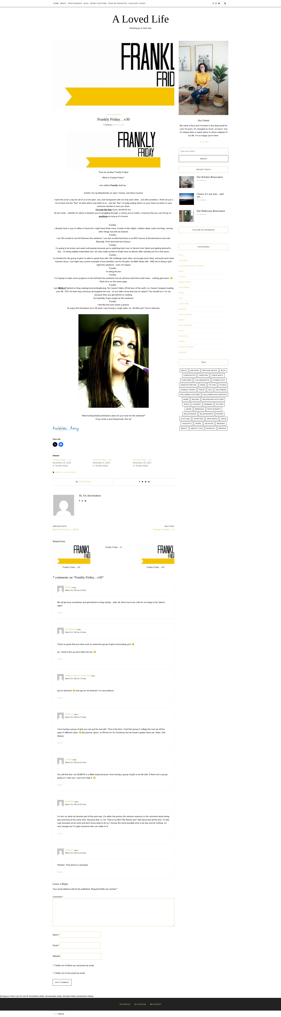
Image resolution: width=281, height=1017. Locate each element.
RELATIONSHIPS (185, 325)
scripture (198, 419)
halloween (220, 390)
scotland (185, 419)
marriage (199, 409)
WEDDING (183, 352)
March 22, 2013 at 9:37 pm (75, 762)
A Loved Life (140, 19)
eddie (202, 385)
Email (56, 945)
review (219, 414)
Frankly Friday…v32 (71, 567)
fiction (212, 385)
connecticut (219, 380)
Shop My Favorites (117, 3)
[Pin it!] (145, 482)
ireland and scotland (213, 399)
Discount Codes (137, 3)
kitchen (219, 404)
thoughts (187, 423)
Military (182, 309)
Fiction (182, 277)
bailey (184, 370)
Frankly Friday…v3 (113, 547)
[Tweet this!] (142, 482)
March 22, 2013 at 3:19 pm (75, 590)
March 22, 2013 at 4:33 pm (75, 632)
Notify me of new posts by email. (70, 973)
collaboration (202, 380)
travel (198, 423)
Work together (98, 3)
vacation (209, 423)
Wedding (221, 423)
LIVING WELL (184, 304)
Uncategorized (113, 114)
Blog (86, 3)
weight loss (197, 428)
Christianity (217, 375)
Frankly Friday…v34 (155, 567)
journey (196, 404)
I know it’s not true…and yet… (210, 195)
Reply (60, 613)
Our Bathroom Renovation (211, 210)
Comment (58, 897)
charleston (189, 375)
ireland (195, 399)
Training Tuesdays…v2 (163, 529)
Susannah (70, 629)
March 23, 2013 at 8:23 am (75, 804)
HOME (181, 293)
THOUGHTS (184, 336)
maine (189, 409)
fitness (223, 385)
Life (180, 298)
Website (56, 956)
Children (183, 260)
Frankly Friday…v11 (102, 460)
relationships (206, 414)
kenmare (208, 404)
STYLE (181, 331)
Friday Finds (185, 282)
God (210, 390)
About (63, 3)
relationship (190, 414)
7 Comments (107, 125)
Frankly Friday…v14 (142, 460)
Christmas (186, 380)
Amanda (69, 801)
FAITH (181, 271)
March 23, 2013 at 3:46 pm (75, 853)
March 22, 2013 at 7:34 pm (75, 678)
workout (210, 428)
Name (56, 935)
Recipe (182, 320)
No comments (201, 180)
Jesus (186, 404)
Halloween (184, 287)
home (185, 399)
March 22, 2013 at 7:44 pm (75, 717)
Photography (75, 3)
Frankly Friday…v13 (62, 460)
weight (184, 428)
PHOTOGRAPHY (185, 314)
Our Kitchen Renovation (210, 177)
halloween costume (190, 394)
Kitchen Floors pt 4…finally (66, 529)
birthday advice (209, 370)
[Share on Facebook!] (139, 482)
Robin (68, 587)
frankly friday (62, 472)
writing (222, 428)
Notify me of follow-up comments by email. (74, 965)
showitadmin (84, 482)
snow (223, 419)
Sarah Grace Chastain (78, 675)
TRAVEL (182, 341)
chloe (55, 1014)
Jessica (69, 850)
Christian (203, 375)
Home (56, 3)
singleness (212, 419)
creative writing (188, 385)
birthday (194, 370)
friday (73, 472)
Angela (69, 714)
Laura (68, 759)
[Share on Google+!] (149, 482)
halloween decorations (215, 394)
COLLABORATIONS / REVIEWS (191, 266)
